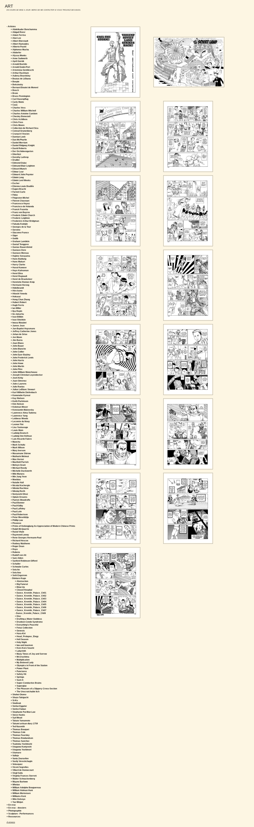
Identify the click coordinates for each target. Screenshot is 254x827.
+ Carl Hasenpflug (19, 99)
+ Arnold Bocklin (19, 64)
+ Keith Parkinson (19, 401)
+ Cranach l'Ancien (20, 134)
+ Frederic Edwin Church (23, 215)
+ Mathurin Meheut (20, 456)
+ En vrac (11, 805)
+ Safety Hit (20, 674)
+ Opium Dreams (19, 497)
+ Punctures (21, 671)
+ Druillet (15, 160)
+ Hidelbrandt (17, 288)
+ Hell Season (21, 639)
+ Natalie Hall (17, 482)
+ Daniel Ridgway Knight (23, 145)
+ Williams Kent (18, 796)
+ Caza (14, 105)
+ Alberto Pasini (18, 46)
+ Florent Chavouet (20, 201)
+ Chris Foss (17, 122)
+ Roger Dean (17, 546)
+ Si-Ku (14, 700)
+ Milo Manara (17, 474)
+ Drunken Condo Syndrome (29, 622)
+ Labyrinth (20, 651)
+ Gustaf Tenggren (20, 244)
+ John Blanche (18, 349)
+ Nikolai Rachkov (20, 488)
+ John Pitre (16, 369)
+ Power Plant (21, 668)
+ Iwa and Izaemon (24, 645)
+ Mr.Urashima (22, 657)
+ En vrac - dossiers (16, 808)
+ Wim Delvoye (18, 799)
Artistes (12, 26)
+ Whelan (15, 784)
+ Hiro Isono (16, 291)
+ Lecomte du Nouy (20, 421)
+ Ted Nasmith (18, 726)
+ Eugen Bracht (18, 189)
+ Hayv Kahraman (20, 270)
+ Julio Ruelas (18, 386)
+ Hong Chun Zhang (20, 299)
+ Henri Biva (17, 273)
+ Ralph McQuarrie (20, 529)
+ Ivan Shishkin (18, 320)
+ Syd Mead (16, 717)
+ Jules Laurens (18, 384)
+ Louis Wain (17, 430)
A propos (11, 822)
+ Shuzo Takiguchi (19, 697)
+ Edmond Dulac (19, 163)
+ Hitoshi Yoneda (19, 293)
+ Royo (14, 549)
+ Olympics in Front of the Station (31, 665)
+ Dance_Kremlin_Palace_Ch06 (30, 607)
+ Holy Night (21, 642)
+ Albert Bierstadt (19, 41)
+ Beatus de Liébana (21, 78)
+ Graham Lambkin (20, 241)
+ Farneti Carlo (18, 192)
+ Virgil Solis (17, 773)
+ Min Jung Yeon (19, 476)
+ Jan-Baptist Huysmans (23, 328)
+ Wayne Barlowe (19, 781)
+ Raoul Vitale (17, 532)
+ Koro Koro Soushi (24, 648)
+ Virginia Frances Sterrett (24, 776)
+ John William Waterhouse (24, 372)
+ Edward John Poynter (22, 174)
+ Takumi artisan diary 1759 (24, 723)
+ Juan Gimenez (18, 381)
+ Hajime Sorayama (20, 256)
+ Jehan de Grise (19, 334)
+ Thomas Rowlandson (22, 738)
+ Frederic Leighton (20, 218)
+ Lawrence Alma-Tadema (23, 413)
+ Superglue (21, 686)
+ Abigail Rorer (18, 32)
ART (9, 6)
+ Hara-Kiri (20, 633)
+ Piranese (16, 523)
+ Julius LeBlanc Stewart (23, 389)
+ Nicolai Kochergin (20, 485)
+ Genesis (20, 631)
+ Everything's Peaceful (26, 625)
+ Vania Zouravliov (20, 758)
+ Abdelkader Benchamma (24, 29)
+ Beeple (15, 81)
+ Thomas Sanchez (20, 741)
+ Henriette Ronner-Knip (23, 282)
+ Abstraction (21, 581)
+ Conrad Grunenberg (21, 131)
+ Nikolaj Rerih (18, 491)
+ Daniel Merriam (19, 142)
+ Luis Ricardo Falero (21, 439)
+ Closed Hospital (23, 590)
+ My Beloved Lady (24, 662)
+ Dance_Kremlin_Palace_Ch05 (30, 604)
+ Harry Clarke (18, 264)
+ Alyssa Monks (18, 55)
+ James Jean (18, 325)
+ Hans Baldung (18, 259)
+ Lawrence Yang (19, 416)
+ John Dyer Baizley (20, 354)
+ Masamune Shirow (21, 453)
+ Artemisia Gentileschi (22, 70)
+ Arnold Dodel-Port (20, 67)
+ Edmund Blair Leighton (23, 166)
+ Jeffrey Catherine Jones (23, 331)
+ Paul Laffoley (18, 508)
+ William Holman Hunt (22, 790)
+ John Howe (17, 363)
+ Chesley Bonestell (20, 116)
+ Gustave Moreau (20, 253)
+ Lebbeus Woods (19, 418)
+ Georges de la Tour (21, 227)
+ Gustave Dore (18, 250)
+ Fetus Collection (23, 628)
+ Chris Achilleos (19, 119)
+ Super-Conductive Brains (28, 683)
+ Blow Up (20, 587)
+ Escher (15, 183)
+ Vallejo (15, 755)
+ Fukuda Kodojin (19, 224)
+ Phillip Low (17, 520)
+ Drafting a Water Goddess (28, 619)
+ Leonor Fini (17, 424)
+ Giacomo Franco (20, 232)
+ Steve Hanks (18, 715)
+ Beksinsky (17, 84)
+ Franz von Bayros (20, 212)
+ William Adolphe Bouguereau (26, 787)
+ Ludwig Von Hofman (21, 436)
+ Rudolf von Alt (18, 555)
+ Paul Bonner (18, 503)
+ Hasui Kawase (19, 267)
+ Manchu (15, 442)
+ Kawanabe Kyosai (20, 395)
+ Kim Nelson (17, 404)
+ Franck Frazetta (19, 209)
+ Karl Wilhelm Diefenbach (24, 392)
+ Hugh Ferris (17, 305)
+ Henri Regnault (19, 276)
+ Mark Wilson (18, 447)
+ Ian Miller (16, 308)
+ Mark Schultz (18, 445)
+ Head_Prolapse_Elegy (27, 636)
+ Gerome (15, 230)
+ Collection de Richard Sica (24, 128)
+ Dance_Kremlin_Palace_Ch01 (30, 593)
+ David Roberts (19, 148)
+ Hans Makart (18, 261)
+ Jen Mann (16, 337)
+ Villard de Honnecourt (22, 770)
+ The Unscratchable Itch (27, 691)
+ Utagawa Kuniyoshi (21, 747)
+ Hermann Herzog (20, 285)
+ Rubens (15, 552)
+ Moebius (16, 479)
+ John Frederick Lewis (22, 357)
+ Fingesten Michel (20, 198)
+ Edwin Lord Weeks (21, 180)
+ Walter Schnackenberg (23, 779)
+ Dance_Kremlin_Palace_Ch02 (30, 596)
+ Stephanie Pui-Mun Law (23, 712)
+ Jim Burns (17, 340)
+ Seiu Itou (16, 572)
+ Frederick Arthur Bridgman (25, 221)
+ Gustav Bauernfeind (21, 247)
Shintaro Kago (19, 578)
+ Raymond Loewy (20, 535)
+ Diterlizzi (16, 154)
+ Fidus (14, 195)
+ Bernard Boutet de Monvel (24, 87)
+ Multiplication (22, 660)
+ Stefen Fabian (18, 709)
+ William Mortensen (21, 793)
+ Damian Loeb (18, 137)
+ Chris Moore (18, 125)
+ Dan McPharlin (19, 140)
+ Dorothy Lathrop (20, 157)
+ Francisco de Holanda (22, 206)
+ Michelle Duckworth (21, 471)
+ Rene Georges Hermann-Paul (26, 537)
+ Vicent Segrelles (20, 767)
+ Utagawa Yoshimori (21, 749)
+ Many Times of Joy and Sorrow (31, 654)
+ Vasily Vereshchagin (21, 761)
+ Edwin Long (17, 177)
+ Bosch (15, 90)
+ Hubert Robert (18, 302)
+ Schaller (16, 564)
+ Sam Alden (17, 558)
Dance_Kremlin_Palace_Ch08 (31, 613)
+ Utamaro (16, 752)
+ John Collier (17, 352)
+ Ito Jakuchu (17, 314)
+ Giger (14, 235)
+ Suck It (19, 680)
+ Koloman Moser (19, 407)
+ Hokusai (16, 296)
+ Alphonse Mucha (20, 49)
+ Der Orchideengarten (22, 151)
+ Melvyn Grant (18, 465)
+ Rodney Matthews (20, 543)
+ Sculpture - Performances (20, 813)
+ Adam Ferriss (18, 35)
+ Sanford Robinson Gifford (24, 561)
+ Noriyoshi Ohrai (19, 494)
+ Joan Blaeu (17, 343)
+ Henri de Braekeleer (21, 279)
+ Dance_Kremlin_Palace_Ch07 (30, 610)
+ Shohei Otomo (18, 694)
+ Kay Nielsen (17, 398)
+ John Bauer (17, 346)
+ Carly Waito (17, 102)
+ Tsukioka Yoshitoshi (21, 744)
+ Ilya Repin (16, 311)
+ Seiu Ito (15, 569)
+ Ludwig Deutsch (19, 433)
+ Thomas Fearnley (20, 735)
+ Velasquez (16, 764)
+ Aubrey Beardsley (20, 76)
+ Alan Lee (16, 38)
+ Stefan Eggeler (19, 706)
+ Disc (18, 616)
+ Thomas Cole (18, 732)
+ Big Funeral (21, 584)
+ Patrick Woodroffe (20, 500)
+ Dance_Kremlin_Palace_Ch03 (30, 599)
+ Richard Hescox (19, 540)
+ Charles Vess (18, 108)
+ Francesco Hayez (20, 203)
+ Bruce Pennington (20, 96)
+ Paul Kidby (17, 505)
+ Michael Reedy (19, 468)
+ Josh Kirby (17, 378)
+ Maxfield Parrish (20, 462)
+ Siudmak (16, 703)
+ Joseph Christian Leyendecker (27, 375)
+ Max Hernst (17, 459)
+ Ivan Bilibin (17, 317)
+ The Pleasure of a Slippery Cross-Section (36, 688)
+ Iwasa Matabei (18, 322)
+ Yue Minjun (17, 802)
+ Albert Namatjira (20, 44)
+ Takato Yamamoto (20, 720)
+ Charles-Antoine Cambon (24, 113)
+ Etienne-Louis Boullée (22, 186)
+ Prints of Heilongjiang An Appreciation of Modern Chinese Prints (43, 526)
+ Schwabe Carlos (20, 567)
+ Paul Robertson (19, 514)
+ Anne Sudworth (19, 58)
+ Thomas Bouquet (20, 729)
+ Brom (14, 93)
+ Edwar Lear (17, 172)
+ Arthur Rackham (20, 73)
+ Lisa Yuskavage (19, 427)
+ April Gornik (17, 61)
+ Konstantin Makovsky (22, 410)
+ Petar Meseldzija (20, 517)
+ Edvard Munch (19, 169)
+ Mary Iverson (18, 450)
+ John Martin (17, 366)
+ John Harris (17, 360)
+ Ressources (13, 816)
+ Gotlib (14, 238)
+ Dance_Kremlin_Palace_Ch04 (30, 601)
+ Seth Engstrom (19, 575)
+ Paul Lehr (16, 511)
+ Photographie (14, 811)
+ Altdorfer (16, 52)
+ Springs (19, 677)
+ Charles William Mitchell (23, 110)
